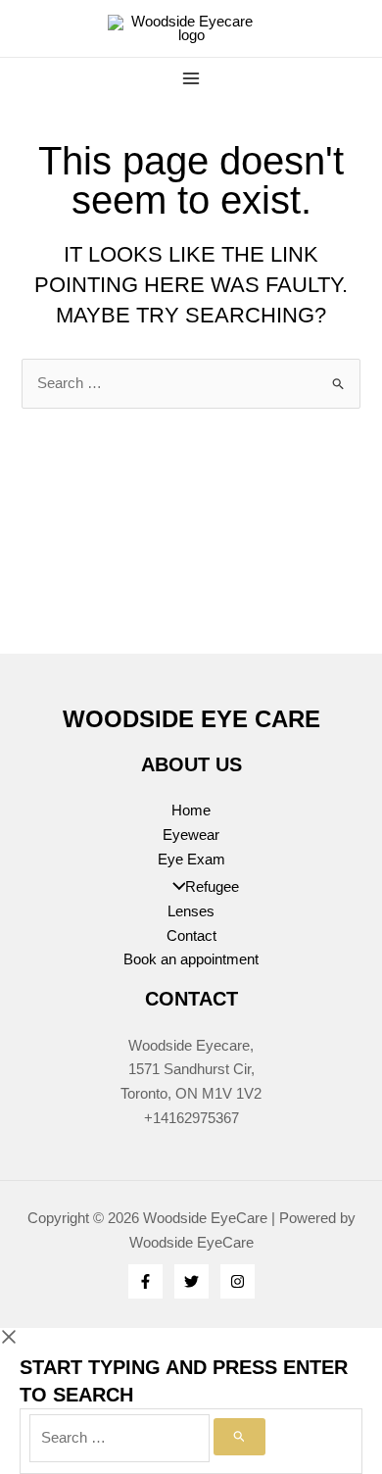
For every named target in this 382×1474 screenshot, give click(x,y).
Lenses (191, 911)
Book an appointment (191, 959)
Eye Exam (191, 859)
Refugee (212, 887)
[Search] (239, 1437)
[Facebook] (145, 1281)
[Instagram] (237, 1281)
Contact (191, 936)
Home (191, 810)
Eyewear (191, 835)
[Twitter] (191, 1281)
